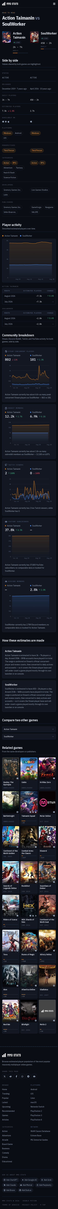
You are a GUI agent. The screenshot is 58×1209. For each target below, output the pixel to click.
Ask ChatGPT (12, 1180)
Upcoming (6, 1106)
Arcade (5, 1140)
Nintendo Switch (37, 1106)
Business (6, 1148)
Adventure (8, 168)
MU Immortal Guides (39, 1140)
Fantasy (19, 168)
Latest (5, 1102)
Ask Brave (10, 1190)
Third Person (9, 150)
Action (6, 163)
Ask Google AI (31, 1180)
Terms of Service (10, 1205)
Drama (5, 1157)
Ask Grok (47, 1180)
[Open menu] (54, 3)
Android (18, 133)
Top (44, 1205)
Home (4, 1089)
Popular (5, 1098)
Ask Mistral (27, 1185)
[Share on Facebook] (16, 1076)
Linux (33, 1098)
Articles (5, 1119)
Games (5, 1115)
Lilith (6, 195)
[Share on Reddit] (10, 1076)
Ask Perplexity (45, 1185)
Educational (7, 1161)
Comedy (5, 1153)
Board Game (7, 1144)
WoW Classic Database (40, 1131)
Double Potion (30, 1201)
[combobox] (29, 729)
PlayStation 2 (36, 1111)
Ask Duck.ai (26, 1190)
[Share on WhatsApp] (22, 1076)
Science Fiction (10, 177)
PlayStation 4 (36, 1119)
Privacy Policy (29, 1205)
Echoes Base (36, 1135)
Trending (6, 1094)
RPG (14, 163)
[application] (29, 260)
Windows (7, 133)
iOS (5, 138)
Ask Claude (11, 1185)
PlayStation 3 (36, 1115)
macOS (34, 1102)
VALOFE (35, 212)
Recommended (8, 1111)
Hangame (49, 207)
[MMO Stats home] (9, 3)
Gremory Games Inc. (12, 190)
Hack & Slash (9, 172)
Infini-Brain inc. (10, 212)
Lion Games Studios (40, 190)
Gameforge (36, 207)
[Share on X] (4, 1076)
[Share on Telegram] (28, 1076)
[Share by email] (34, 1076)
